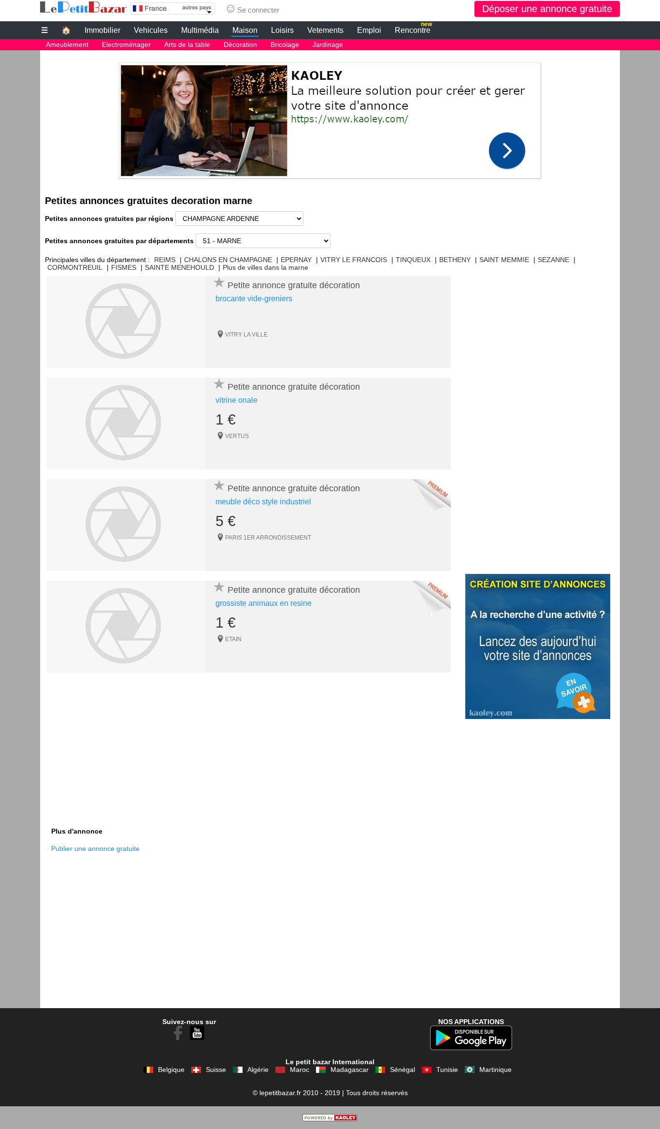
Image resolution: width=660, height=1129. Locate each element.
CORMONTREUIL (74, 267)
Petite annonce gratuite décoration (294, 285)
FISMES (123, 267)
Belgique (171, 1069)
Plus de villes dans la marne (265, 267)
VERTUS (237, 436)
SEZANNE (553, 260)
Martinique (495, 1069)
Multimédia (200, 30)
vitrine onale (236, 400)
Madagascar (349, 1069)
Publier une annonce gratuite (95, 848)
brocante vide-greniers (253, 298)
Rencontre (413, 29)
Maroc (299, 1069)
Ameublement (67, 44)
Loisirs (282, 30)
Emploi (369, 30)
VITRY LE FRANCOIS (353, 260)
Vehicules (151, 30)
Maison (245, 30)
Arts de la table (187, 44)
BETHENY (455, 260)
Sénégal (402, 1069)
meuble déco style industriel (263, 502)
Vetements (325, 30)
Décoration (240, 44)
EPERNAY (296, 260)
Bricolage (285, 44)
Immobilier (102, 30)
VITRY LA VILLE (246, 334)
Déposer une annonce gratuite (547, 8)
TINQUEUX (413, 260)
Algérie (258, 1069)
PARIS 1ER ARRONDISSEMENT (268, 537)
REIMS (164, 260)
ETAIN (233, 639)
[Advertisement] (330, 118)
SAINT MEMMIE (504, 260)
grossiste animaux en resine (263, 603)
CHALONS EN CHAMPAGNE (228, 260)
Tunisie (447, 1069)
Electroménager (126, 44)
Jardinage (328, 44)
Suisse (216, 1069)
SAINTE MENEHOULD (179, 267)
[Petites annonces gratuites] (83, 7)
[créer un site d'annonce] (330, 1119)
